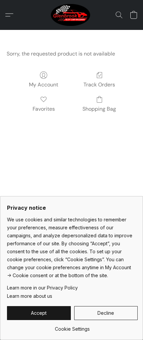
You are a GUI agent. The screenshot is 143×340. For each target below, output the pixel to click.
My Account (43, 84)
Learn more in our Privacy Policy (42, 287)
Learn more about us (29, 296)
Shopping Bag (99, 108)
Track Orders (99, 84)
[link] (72, 326)
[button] (71, 15)
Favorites (44, 108)
